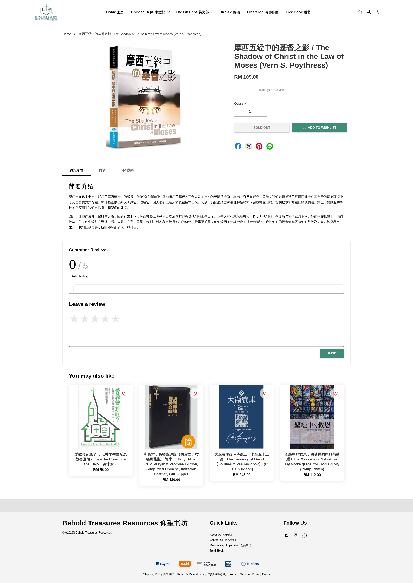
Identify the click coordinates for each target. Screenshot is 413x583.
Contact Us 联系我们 (223, 540)
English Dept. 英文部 (192, 12)
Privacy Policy (261, 574)
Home (66, 34)
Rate (332, 353)
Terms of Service (239, 574)
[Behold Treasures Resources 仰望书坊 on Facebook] (287, 537)
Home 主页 (115, 12)
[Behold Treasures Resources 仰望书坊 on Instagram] (296, 537)
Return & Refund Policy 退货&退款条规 (202, 574)
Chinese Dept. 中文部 (148, 12)
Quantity (240, 103)
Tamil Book (217, 550)
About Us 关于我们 (221, 534)
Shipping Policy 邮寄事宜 (159, 574)
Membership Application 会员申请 (230, 545)
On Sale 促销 (229, 12)
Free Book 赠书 (298, 12)
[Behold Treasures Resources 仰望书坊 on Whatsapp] (305, 537)
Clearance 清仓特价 (262, 12)
